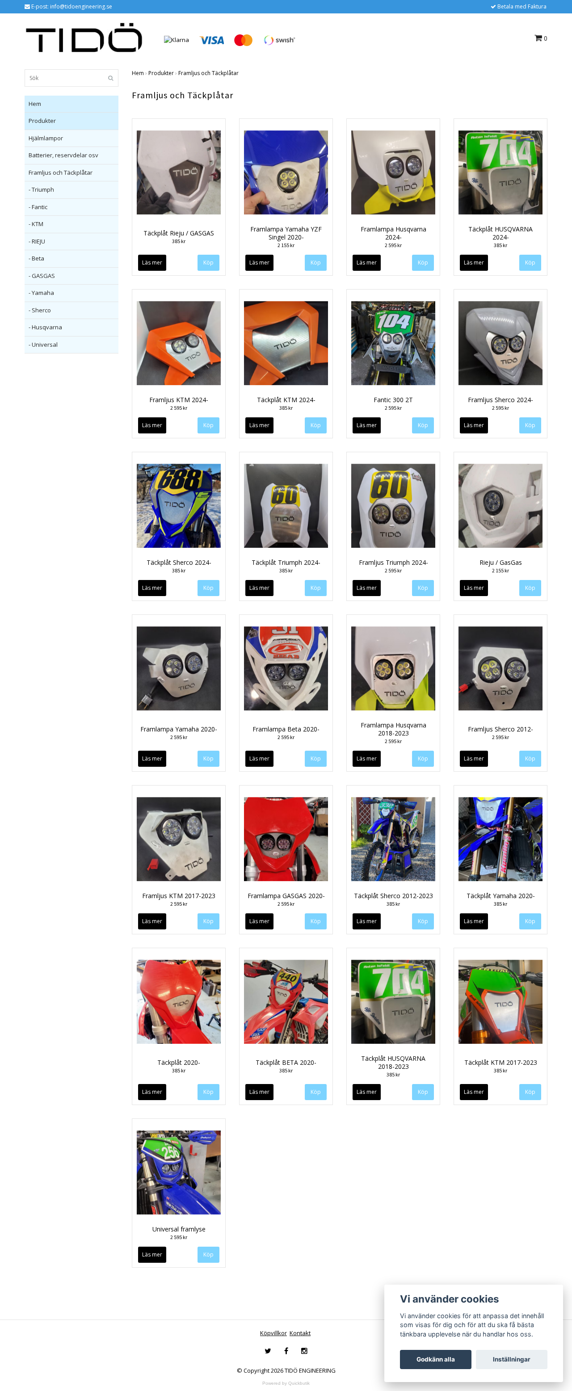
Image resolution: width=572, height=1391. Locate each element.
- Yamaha (41, 293)
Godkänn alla (435, 1359)
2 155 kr (286, 245)
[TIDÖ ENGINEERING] (84, 39)
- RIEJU (37, 241)
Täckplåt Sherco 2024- (179, 562)
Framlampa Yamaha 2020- (178, 729)
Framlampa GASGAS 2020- (286, 895)
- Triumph (41, 189)
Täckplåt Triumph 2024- (286, 562)
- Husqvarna (45, 327)
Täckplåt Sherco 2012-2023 (393, 895)
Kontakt (300, 1333)
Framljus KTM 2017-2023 (178, 895)
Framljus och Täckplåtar (61, 172)
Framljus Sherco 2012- (500, 729)
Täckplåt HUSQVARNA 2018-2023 (393, 1062)
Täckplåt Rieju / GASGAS (178, 233)
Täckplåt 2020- (178, 1062)
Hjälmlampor (46, 138)
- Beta (36, 258)
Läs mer (152, 262)
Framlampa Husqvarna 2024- (393, 233)
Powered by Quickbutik (286, 1383)
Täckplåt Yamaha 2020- (501, 895)
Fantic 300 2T (393, 399)
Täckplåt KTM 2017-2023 (500, 1062)
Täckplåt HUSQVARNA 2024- (500, 233)
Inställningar (511, 1359)
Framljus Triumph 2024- (393, 562)
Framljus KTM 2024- (178, 399)
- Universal (43, 344)
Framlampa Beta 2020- (286, 729)
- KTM (36, 224)
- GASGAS (42, 276)
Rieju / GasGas (500, 562)
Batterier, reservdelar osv (63, 155)
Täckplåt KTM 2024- (286, 399)
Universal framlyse (179, 1229)
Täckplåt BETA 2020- (286, 1062)
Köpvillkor (273, 1333)
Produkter (42, 121)
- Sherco (40, 310)
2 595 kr (393, 245)
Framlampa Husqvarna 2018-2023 (393, 729)
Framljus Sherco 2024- (500, 399)
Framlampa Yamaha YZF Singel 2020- (286, 233)
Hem (35, 104)
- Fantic (38, 207)
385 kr (178, 241)
